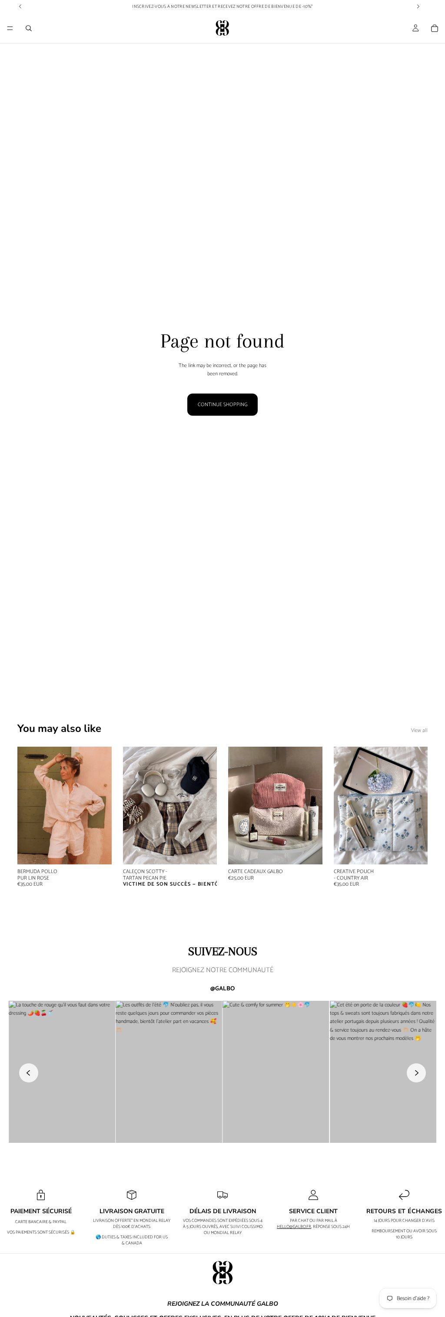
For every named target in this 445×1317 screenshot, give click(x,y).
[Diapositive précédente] (27, 805)
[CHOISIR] (98, 851)
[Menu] (10, 28)
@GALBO (222, 989)
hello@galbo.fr (294, 1226)
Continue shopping (222, 404)
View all (419, 730)
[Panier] (434, 28)
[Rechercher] (28, 28)
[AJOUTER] (414, 851)
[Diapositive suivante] (102, 805)
